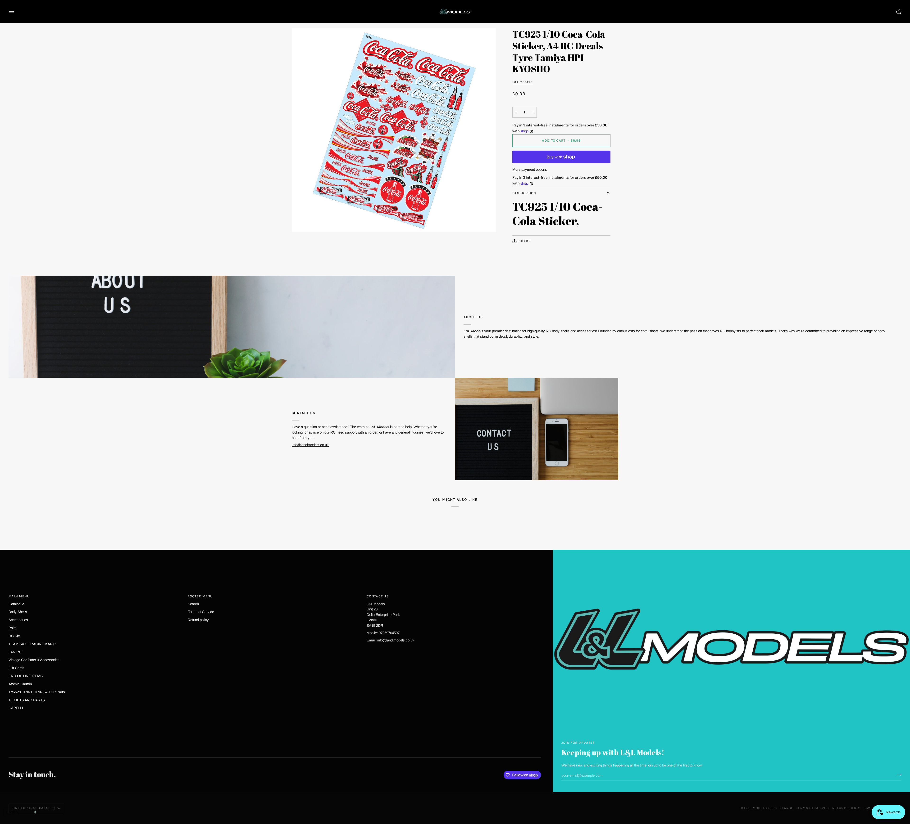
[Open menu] (16, 11)
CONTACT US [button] (378, 596)
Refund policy (198, 620)
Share (525, 241)
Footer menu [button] (200, 596)
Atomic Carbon (20, 684)
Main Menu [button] (19, 596)
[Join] (897, 775)
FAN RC (15, 652)
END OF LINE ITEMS (26, 676)
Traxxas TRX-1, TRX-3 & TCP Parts (37, 692)
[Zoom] (394, 130)
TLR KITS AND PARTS (27, 700)
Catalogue (16, 604)
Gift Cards (16, 668)
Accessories (18, 620)
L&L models (522, 82)
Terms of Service (201, 612)
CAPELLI (16, 708)
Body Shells (18, 612)
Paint (12, 628)
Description (524, 193)
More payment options (529, 169)
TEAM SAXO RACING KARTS (33, 644)
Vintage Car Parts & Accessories (34, 660)
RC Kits (15, 636)
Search (193, 604)
